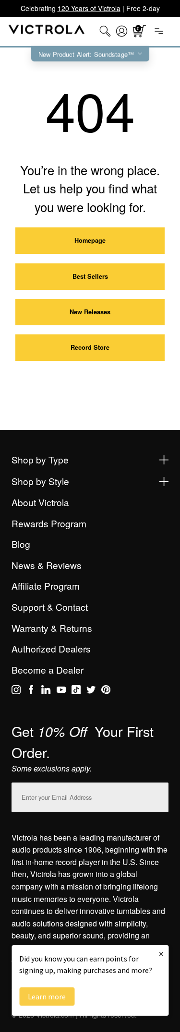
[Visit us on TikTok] (76, 691)
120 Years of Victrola (89, 8)
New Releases (90, 312)
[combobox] (105, 31)
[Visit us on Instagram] (16, 691)
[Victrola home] (47, 31)
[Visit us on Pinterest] (105, 691)
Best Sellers (90, 276)
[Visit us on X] (91, 691)
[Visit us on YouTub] (61, 691)
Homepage (90, 240)
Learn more (47, 996)
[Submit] (158, 795)
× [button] (161, 954)
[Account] (122, 31)
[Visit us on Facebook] (31, 691)
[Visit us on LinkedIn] (45, 691)
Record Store (90, 347)
